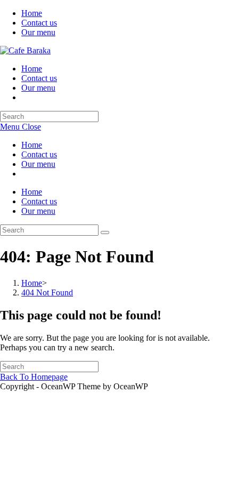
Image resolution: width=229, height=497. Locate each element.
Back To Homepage (34, 376)
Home (31, 13)
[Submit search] (105, 232)
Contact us (39, 22)
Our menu (38, 32)
